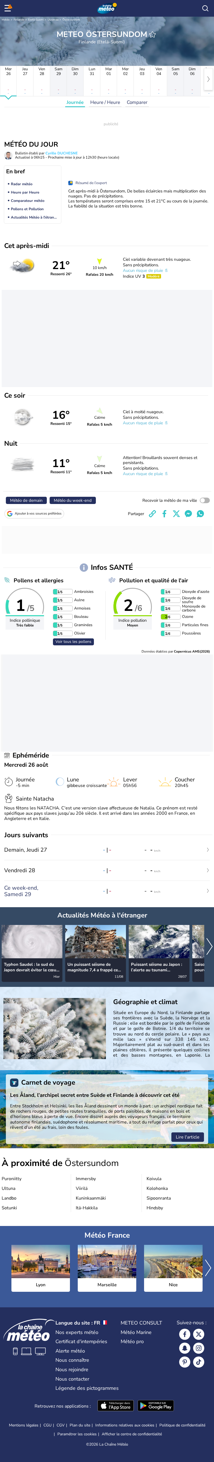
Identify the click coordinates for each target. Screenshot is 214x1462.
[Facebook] (184, 1334)
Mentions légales (23, 1425)
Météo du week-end (73, 500)
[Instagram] (198, 1348)
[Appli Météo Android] (156, 1406)
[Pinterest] (184, 1362)
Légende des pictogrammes (87, 1388)
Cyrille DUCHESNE (61, 153)
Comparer (137, 102)
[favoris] (152, 34)
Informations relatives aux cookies (124, 1425)
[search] (205, 8)
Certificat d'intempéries (81, 1341)
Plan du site (80, 1425)
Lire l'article (188, 1137)
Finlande (19, 20)
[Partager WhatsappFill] (200, 513)
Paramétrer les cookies (77, 1434)
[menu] (8, 8)
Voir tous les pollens (73, 641)
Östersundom (71, 20)
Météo (6, 20)
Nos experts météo (76, 1332)
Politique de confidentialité (182, 1425)
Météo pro (132, 1341)
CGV (61, 1425)
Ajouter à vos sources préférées (38, 513)
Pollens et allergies (39, 580)
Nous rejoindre (71, 1369)
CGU (47, 1425)
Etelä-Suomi (36, 20)
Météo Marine (136, 1332)
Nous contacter (72, 1379)
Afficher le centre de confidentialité (132, 1434)
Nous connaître (72, 1360)
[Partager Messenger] (188, 513)
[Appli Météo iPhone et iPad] (116, 1406)
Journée (75, 102)
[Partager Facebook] (164, 513)
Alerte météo (70, 1351)
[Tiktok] (198, 1362)
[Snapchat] (184, 1348)
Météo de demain (26, 500)
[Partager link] (152, 513)
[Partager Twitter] (176, 513)
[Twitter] (198, 1334)
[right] (208, 79)
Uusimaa (53, 20)
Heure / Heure (105, 102)
